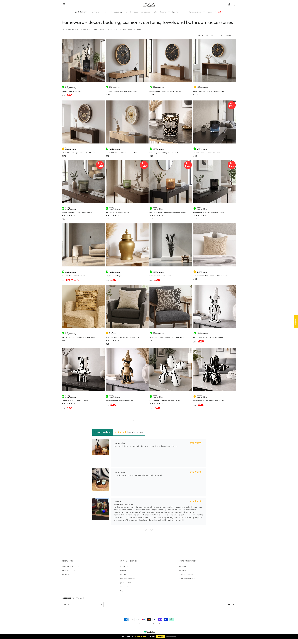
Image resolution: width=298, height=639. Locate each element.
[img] (121, 432)
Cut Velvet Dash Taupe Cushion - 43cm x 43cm (210, 276)
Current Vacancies (186, 574)
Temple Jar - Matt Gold (114, 276)
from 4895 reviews (135, 432)
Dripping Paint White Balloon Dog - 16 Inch (164, 400)
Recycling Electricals (187, 578)
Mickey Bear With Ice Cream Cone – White (208, 337)
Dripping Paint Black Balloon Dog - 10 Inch (208, 400)
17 (158, 421)
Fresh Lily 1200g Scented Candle (117, 212)
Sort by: (200, 35)
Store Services (125, 587)
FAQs (122, 591)
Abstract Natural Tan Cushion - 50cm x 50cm (78, 337)
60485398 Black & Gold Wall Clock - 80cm (208, 91)
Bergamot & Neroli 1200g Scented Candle (208, 212)
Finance (123, 570)
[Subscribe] (100, 604)
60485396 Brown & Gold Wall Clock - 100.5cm (78, 153)
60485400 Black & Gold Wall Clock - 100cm (121, 91)
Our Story (182, 566)
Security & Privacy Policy (71, 566)
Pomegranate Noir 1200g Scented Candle (77, 212)
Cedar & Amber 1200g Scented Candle (207, 153)
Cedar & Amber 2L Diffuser (71, 91)
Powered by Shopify (154, 624)
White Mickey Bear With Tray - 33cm (75, 400)
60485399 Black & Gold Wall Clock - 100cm (165, 91)
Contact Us (124, 566)
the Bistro (182, 570)
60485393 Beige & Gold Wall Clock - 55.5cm (121, 153)
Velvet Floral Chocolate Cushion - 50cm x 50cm (166, 337)
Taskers (145, 624)
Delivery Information (128, 578)
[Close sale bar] (296, 636)
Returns (123, 574)
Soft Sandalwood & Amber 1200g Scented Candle (167, 212)
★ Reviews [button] (296, 321)
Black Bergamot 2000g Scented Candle (164, 153)
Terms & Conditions (69, 570)
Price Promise (125, 583)
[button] (64, 4)
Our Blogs (65, 574)
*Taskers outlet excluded (171, 636)
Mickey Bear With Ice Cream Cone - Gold (120, 400)
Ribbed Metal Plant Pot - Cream (73, 276)
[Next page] (164, 420)
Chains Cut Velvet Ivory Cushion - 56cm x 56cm (122, 337)
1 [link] (133, 421)
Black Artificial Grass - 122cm (160, 276)
